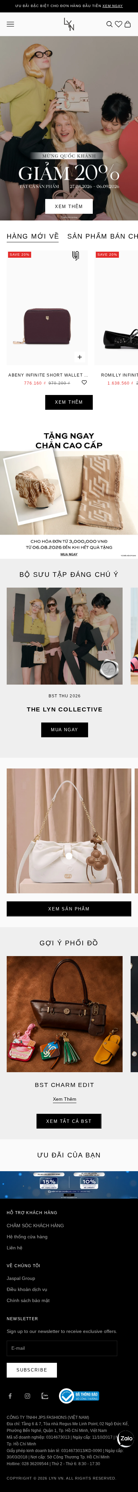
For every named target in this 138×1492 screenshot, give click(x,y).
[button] (125, 1439)
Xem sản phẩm (69, 908)
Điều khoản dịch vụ (27, 1289)
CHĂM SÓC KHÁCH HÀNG (35, 1225)
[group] (69, 489)
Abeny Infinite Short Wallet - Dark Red (47, 376)
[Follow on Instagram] (27, 1396)
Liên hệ (14, 1247)
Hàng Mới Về (33, 236)
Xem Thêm (69, 206)
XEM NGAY (112, 6)
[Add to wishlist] (84, 382)
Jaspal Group (21, 1278)
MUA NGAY (65, 729)
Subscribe (31, 1370)
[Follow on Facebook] (10, 1396)
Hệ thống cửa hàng (27, 1236)
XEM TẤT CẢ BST (68, 1121)
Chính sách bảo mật (28, 1300)
